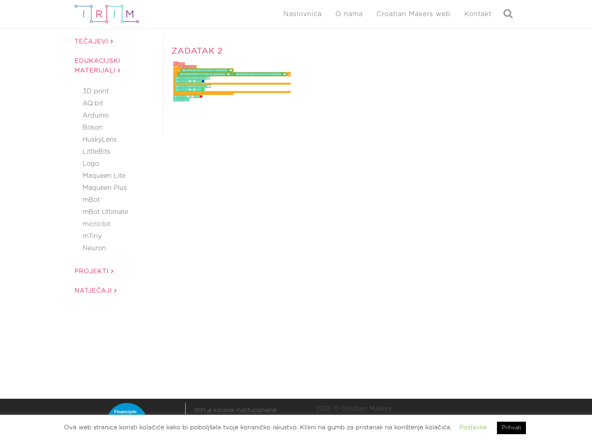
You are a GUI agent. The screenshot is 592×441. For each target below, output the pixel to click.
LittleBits (96, 151)
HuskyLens (100, 139)
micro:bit (96, 224)
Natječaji (94, 291)
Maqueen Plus (105, 188)
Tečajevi (93, 42)
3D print (96, 91)
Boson (93, 127)
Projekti (93, 271)
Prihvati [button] (511, 428)
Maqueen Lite (104, 176)
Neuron (94, 248)
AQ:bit (93, 103)
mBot (91, 200)
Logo (91, 164)
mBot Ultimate (105, 212)
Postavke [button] (473, 428)
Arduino (95, 115)
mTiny (92, 236)
